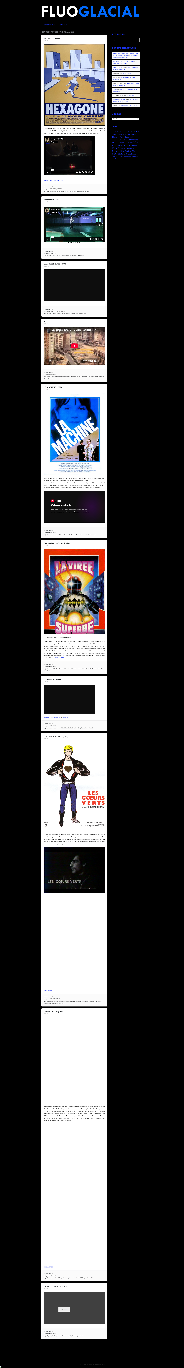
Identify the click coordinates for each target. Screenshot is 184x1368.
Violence (135, 156)
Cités (65, 669)
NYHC (123, 145)
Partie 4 (56, 180)
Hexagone (74, 191)
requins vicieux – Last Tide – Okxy (123, 61)
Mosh (136, 142)
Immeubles (87, 376)
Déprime (58, 255)
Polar (135, 146)
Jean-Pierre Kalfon (56, 1278)
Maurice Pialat (79, 313)
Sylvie (115, 89)
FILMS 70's (53, 374)
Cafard (53, 255)
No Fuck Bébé (127, 73)
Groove (122, 140)
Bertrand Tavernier (69, 376)
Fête (60, 191)
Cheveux (61, 669)
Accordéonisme (55, 376)
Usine (96, 535)
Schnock (116, 151)
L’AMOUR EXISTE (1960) (55, 264)
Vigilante (129, 156)
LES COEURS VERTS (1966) (56, 736)
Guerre (126, 140)
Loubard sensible (72, 728)
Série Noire (81, 255)
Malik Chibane (81, 191)
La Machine (66, 535)
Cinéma (135, 131)
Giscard (70, 669)
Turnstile (114, 156)
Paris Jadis (48, 322)
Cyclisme (125, 134)
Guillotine (59, 535)
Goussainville (68, 191)
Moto (79, 728)
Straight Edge (130, 151)
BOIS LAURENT (118, 67)
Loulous (80, 669)
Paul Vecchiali (77, 535)
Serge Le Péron (86, 1278)
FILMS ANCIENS (55, 311)
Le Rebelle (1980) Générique (52, 717)
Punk (128, 148)
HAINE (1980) (131, 95)
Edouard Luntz (71, 1001)
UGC (118, 156)
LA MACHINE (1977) (53, 387)
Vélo (113, 159)
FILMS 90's (53, 189)
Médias (71, 535)
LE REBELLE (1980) (52, 679)
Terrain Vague (97, 669)
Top (123, 154)
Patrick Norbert (85, 728)
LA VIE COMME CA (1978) (55, 1286)
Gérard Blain (64, 728)
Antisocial (49, 728)
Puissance (123, 148)
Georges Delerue (66, 313)
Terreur (58, 1003)
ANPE (48, 191)
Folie (118, 137)
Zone (50, 671)
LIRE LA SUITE (59, 658)
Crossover (118, 134)
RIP (131, 148)
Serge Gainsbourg (96, 1001)
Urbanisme (54, 379)
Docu (59, 313)
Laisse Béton (65, 1278)
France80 (129, 137)
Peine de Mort (85, 535)
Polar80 (71, 255)
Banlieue (53, 191)
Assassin (49, 535)
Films (114, 137)
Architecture (116, 132)
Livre (124, 143)
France (122, 137)
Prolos (88, 669)
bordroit (65, 717)
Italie (121, 143)
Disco (59, 728)
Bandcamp (122, 132)
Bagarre (49, 1001)
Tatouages (46, 1003)
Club (113, 134)
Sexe (122, 151)
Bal (52, 1001)
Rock (91, 669)
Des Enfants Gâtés (79, 376)
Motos (84, 669)
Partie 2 (46, 180)
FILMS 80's (53, 253)
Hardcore (133, 139)
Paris (87, 191)
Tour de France (131, 154)
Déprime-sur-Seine (51, 199)
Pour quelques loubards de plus (57, 543)
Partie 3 (51, 180)
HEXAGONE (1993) (52, 38)
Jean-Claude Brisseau (62, 1336)
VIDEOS (59, 189)
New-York (116, 145)
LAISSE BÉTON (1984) (53, 1012)
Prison (75, 255)
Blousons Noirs (63, 1001)
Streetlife (117, 153)
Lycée (69, 1336)
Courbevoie (55, 313)
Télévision (91, 535)
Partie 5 (62, 180)
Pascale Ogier (75, 1336)
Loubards (63, 255)
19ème (48, 376)
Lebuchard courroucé (119, 99)
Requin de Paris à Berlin (120, 63)
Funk (62, 191)
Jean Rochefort (94, 376)
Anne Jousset (50, 669)
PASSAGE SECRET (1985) (129, 105)
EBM (134, 134)
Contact (63, 25)
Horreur (115, 142)
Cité (57, 191)
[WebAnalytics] (1, 1367)
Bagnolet (49, 1336)
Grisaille (73, 313)
